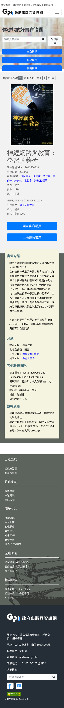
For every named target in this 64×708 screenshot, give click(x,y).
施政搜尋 (32, 60)
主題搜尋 (32, 51)
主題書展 (10, 495)
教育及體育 (29, 358)
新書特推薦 (11, 473)
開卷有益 (11, 508)
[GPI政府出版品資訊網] (22, 12)
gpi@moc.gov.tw (28, 657)
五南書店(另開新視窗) (17, 566)
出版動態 (11, 459)
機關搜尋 (32, 68)
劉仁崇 (46, 176)
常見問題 (10, 589)
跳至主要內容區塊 (8, 1)
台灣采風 (10, 518)
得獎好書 (10, 491)
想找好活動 (11, 468)
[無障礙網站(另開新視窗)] (14, 694)
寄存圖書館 (11, 571)
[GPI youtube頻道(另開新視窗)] (20, 685)
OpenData (25, 589)
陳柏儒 (37, 176)
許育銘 (18, 180)
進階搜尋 (55, 41)
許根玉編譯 (40, 180)
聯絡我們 (48, 5)
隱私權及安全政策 (32, 5)
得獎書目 (24, 593)
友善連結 (10, 598)
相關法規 (10, 593)
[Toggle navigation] (57, 12)
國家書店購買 (32, 226)
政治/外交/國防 (13, 544)
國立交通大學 (26, 205)
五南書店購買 (32, 237)
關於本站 (17, 5)
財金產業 (10, 539)
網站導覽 (5, 5)
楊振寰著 (26, 176)
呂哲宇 (28, 180)
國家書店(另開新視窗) (17, 562)
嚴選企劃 (11, 482)
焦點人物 (10, 499)
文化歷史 (10, 526)
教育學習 (10, 531)
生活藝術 (10, 522)
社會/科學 (10, 535)
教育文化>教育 (31, 354)
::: (8, 611)
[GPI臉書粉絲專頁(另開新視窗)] (11, 685)
